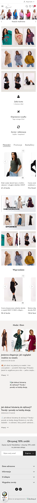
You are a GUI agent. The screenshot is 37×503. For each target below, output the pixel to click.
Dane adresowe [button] (8, 466)
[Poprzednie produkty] (5, 161)
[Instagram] (20, 489)
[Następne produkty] (32, 161)
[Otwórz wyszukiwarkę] (27, 6)
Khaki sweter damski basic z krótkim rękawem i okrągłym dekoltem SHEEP (13, 184)
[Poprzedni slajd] (1, 21)
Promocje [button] (18, 144)
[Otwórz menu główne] (2, 6)
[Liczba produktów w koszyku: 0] (33, 6)
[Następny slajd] (35, 21)
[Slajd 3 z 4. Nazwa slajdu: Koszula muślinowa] (18, 14)
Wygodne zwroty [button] (9, 482)
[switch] (4, 500)
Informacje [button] (6, 471)
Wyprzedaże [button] (18, 269)
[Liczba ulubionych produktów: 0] (30, 6)
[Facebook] (16, 489)
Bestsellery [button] (29, 144)
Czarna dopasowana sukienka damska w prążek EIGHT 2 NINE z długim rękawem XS (13, 309)
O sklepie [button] (6, 477)
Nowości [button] (7, 144)
